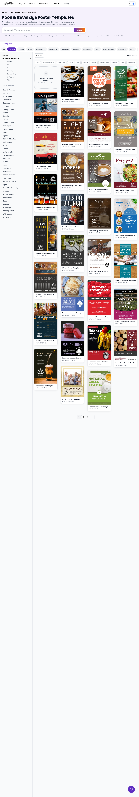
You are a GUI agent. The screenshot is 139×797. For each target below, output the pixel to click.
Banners (76, 49)
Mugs (5, 165)
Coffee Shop (11, 74)
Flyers (30, 49)
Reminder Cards (9, 181)
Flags (5, 132)
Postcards (53, 49)
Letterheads (8, 152)
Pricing (66, 3)
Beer (8, 68)
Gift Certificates (9, 139)
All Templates (7, 12)
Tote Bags (7, 207)
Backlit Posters (9, 90)
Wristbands (7, 214)
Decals (5, 119)
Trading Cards (9, 211)
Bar (8, 65)
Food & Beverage (12, 58)
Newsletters (7, 168)
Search (79, 30)
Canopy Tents (8, 109)
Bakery (9, 62)
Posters (18, 12)
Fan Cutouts (8, 129)
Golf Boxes (7, 142)
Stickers (6, 191)
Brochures (122, 49)
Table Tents (41, 49)
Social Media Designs (11, 188)
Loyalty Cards (108, 49)
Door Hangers (8, 122)
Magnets (6, 158)
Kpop (5, 145)
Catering (10, 71)
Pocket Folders (9, 175)
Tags (97, 49)
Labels (5, 149)
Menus (21, 49)
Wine (9, 80)
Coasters (65, 49)
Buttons (6, 106)
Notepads (7, 171)
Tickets (6, 204)
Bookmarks (7, 96)
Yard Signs (87, 49)
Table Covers (8, 194)
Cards (5, 113)
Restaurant (11, 77)
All (4, 49)
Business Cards (9, 103)
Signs (132, 49)
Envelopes (7, 126)
